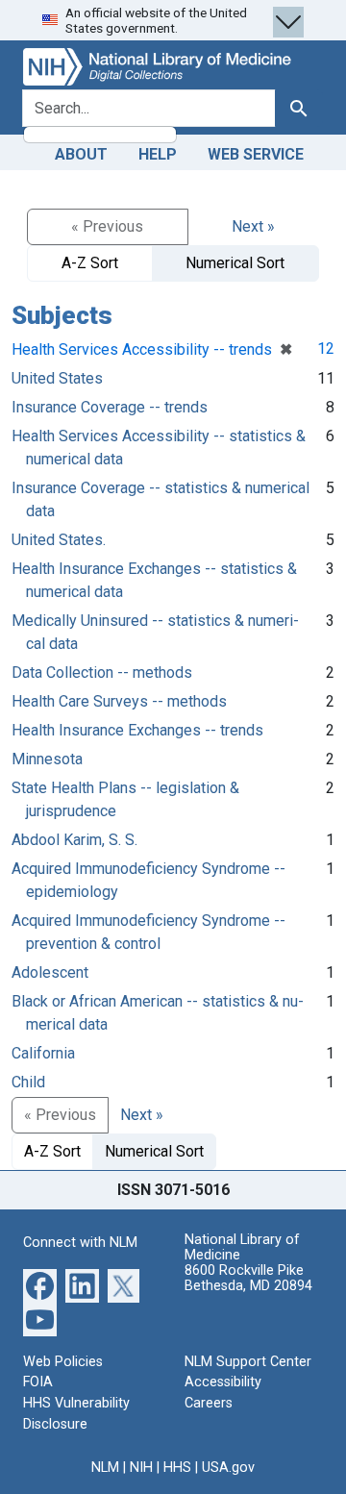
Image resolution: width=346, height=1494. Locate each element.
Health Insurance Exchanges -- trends (137, 730)
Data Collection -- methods (102, 672)
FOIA (38, 1382)
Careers (209, 1403)
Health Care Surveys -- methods (119, 701)
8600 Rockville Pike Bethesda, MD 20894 (248, 1278)
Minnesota (47, 759)
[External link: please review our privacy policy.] (40, 1285)
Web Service (256, 154)
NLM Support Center (248, 1362)
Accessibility (223, 1382)
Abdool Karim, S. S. (74, 840)
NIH (141, 1467)
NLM (105, 1467)
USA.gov (228, 1467)
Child (28, 1082)
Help (157, 154)
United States (57, 378)
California (43, 1053)
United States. (59, 540)
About (81, 154)
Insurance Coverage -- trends (110, 407)
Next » (253, 226)
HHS (177, 1467)
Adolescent (50, 972)
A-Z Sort (90, 263)
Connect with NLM (80, 1242)
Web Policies (63, 1362)
